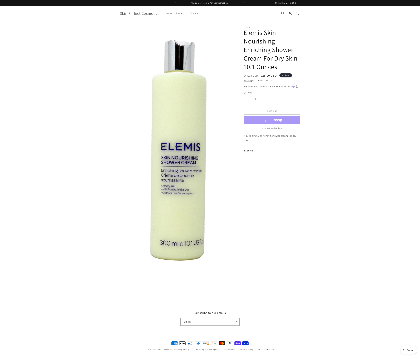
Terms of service (229, 349)
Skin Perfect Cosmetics (162, 349)
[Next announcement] (245, 3)
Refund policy (198, 349)
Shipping (248, 80)
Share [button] (250, 150)
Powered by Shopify (180, 349)
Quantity (248, 92)
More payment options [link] (272, 128)
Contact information (265, 349)
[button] (282, 13)
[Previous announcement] (175, 3)
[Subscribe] (235, 322)
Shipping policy (246, 349)
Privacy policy (213, 349)
